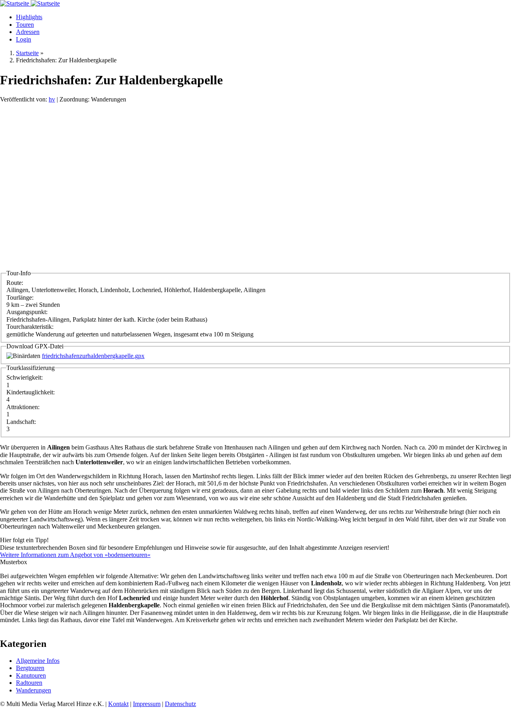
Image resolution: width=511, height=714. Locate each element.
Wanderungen (33, 690)
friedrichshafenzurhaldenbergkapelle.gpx (93, 355)
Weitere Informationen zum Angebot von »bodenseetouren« (75, 554)
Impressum (146, 703)
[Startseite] (15, 3)
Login (23, 39)
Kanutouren (31, 675)
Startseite (27, 53)
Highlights (29, 17)
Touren (25, 24)
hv (52, 99)
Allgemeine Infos (37, 660)
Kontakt (118, 703)
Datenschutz (180, 703)
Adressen (28, 31)
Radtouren (29, 682)
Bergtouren (30, 667)
